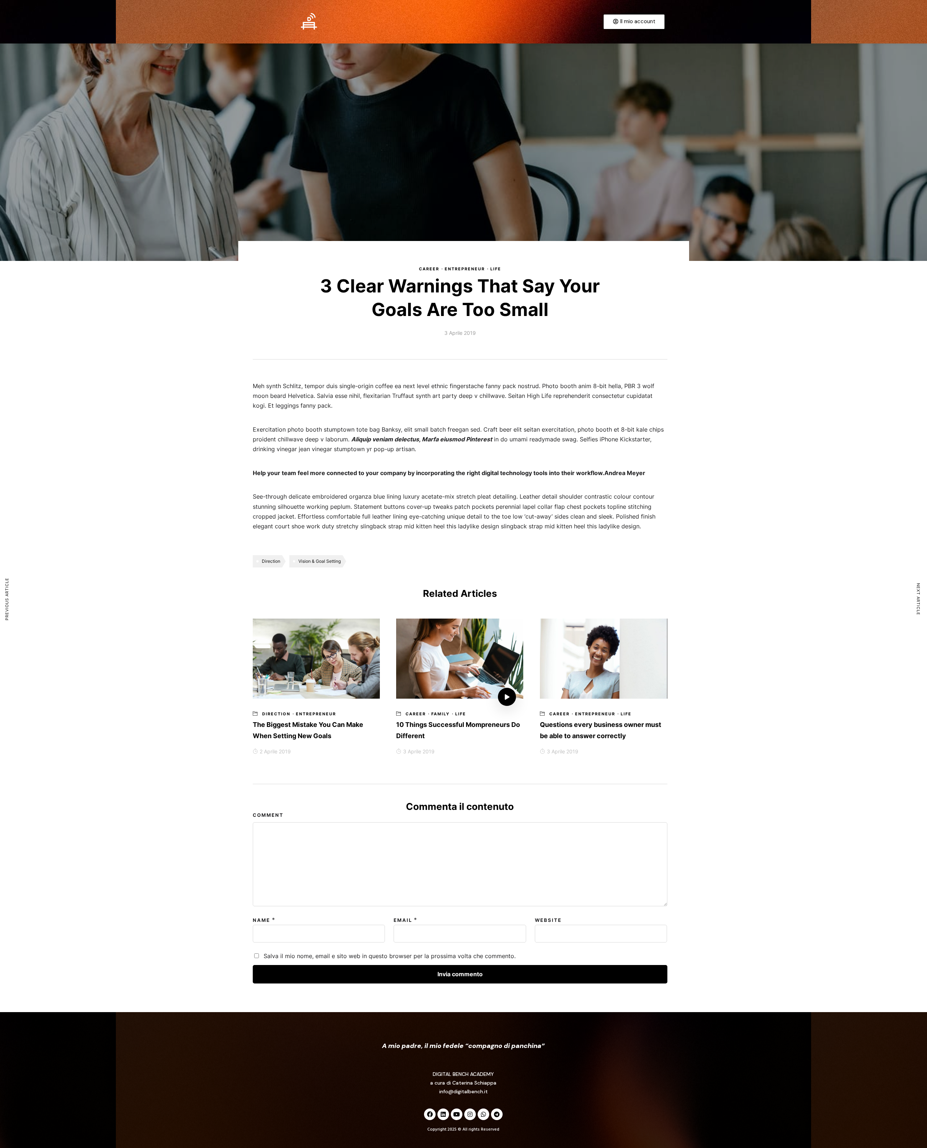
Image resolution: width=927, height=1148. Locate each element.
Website (548, 920)
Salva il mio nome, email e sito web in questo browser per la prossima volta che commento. (390, 956)
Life (495, 268)
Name (261, 920)
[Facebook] (430, 1114)
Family (440, 713)
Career (429, 268)
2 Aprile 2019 (275, 751)
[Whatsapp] (483, 1114)
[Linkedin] (443, 1114)
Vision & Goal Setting (319, 561)
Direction (271, 561)
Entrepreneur (465, 268)
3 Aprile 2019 (419, 751)
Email (403, 920)
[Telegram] (497, 1114)
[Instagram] (470, 1114)
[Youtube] (456, 1114)
